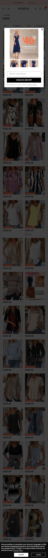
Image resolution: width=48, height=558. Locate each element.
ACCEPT (21, 555)
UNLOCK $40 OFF (24, 80)
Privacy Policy (18, 550)
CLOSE (38, 555)
